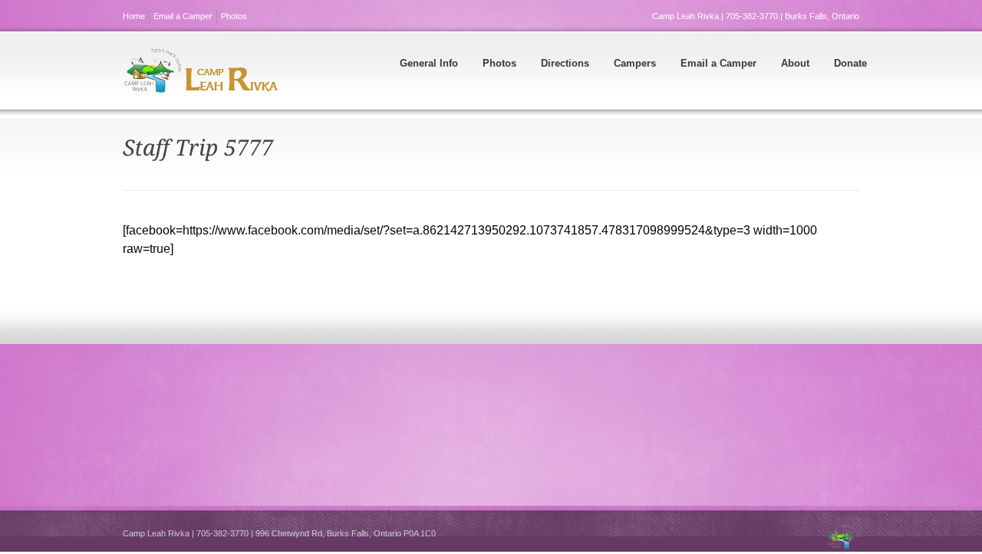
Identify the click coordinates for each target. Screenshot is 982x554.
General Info (429, 63)
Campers (635, 63)
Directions (565, 63)
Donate (850, 63)
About (795, 63)
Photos (234, 16)
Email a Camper (183, 16)
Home (134, 16)
